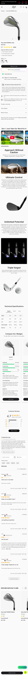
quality (8, 463)
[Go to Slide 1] (12, 39)
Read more (8, 549)
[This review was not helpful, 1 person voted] (25, 554)
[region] (14, 139)
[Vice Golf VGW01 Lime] (2, 61)
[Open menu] (2, 7)
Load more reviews (14, 579)
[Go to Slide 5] (15, 39)
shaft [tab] (14, 311)
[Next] (25, 588)
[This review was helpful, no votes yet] (22, 489)
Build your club (14, 66)
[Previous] (22, 588)
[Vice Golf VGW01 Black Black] (11, 601)
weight (3, 463)
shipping (13, 463)
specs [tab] (9, 311)
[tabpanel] (14, 322)
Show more (4, 466)
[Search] (21, 7)
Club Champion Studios (10, 100)
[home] (14, 7)
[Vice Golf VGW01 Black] (6, 61)
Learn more (10, 399)
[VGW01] (11, 348)
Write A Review (14, 431)
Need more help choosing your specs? (14, 118)
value (17, 463)
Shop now (3, 3)
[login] (23, 7)
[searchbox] (7, 458)
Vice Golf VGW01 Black (8, 612)
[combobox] (22, 469)
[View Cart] (25, 672)
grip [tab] (19, 311)
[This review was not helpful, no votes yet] (25, 489)
